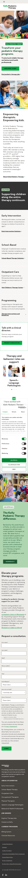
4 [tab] (16, 389)
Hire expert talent (10, 68)
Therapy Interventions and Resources (11, 314)
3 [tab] (15, 389)
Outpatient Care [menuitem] (7, 793)
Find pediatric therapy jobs (11, 74)
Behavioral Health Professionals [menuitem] (11, 808)
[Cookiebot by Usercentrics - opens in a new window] (18, 407)
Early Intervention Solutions (11, 231)
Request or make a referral (12, 628)
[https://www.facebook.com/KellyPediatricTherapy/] (2, 875)
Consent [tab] (5, 412)
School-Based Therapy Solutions (13, 258)
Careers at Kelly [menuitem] (7, 822)
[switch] (24, 443)
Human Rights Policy (7, 857)
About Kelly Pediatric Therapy (13, 177)
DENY (14, 469)
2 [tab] (13, 389)
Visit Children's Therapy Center (12, 287)
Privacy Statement (10, 726)
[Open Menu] (4, 2)
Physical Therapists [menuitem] (8, 801)
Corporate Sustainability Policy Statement (13, 854)
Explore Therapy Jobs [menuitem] (9, 818)
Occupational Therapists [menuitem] (10, 797)
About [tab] (23, 412)
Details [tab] (14, 412)
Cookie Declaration (7, 844)
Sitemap (4, 847)
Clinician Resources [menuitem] (8, 835)
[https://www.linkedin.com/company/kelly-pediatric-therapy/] (6, 875)
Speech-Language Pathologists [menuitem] (11, 805)
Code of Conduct (7, 850)
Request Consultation (11, 343)
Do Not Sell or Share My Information (11, 864)
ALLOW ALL (14, 460)
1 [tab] (11, 389)
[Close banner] (25, 407)
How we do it (10, 561)
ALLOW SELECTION (14, 465)
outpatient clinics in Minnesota (13, 614)
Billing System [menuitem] (6, 832)
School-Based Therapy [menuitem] (10, 789)
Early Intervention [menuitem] (8, 786)
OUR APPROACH (8, 507)
